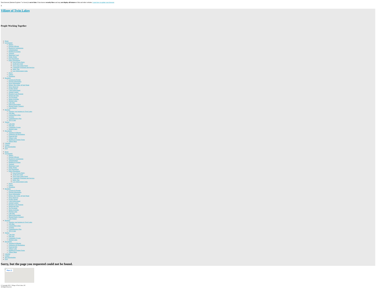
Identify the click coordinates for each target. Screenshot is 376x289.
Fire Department (14, 58)
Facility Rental (13, 88)
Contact (7, 145)
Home (7, 41)
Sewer (11, 73)
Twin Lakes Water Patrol (20, 66)
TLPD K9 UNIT (18, 64)
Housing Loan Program (16, 94)
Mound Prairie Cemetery (16, 106)
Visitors (7, 122)
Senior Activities (14, 99)
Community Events (15, 127)
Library (11, 74)
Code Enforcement (14, 90)
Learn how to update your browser (103, 2)
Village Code (13, 138)
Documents (8, 131)
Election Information (15, 81)
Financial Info (13, 136)
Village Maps (13, 141)
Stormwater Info (14, 95)
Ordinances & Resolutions (17, 134)
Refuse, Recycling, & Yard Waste (19, 85)
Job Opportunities (10, 147)
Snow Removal (13, 87)
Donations (12, 76)
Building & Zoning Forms (17, 139)
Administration (13, 50)
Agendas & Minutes (15, 132)
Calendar (7, 143)
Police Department (14, 60)
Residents (8, 78)
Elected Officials (14, 46)
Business (7, 110)
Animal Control (13, 92)
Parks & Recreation (15, 104)
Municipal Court (14, 55)
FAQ (6, 148)
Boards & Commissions (16, 48)
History (11, 44)
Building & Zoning (14, 51)
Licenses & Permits (15, 80)
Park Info (11, 125)
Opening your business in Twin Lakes (20, 111)
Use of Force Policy (19, 62)
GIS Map (11, 113)
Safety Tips (16, 69)
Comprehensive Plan (15, 118)
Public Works (13, 57)
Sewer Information (14, 83)
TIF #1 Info (12, 120)
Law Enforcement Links (20, 71)
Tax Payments (13, 97)
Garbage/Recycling (15, 115)
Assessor (11, 53)
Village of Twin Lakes (15, 10)
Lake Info (12, 103)
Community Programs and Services (23, 67)
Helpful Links (13, 101)
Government (8, 43)
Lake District (13, 108)
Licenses (11, 117)
